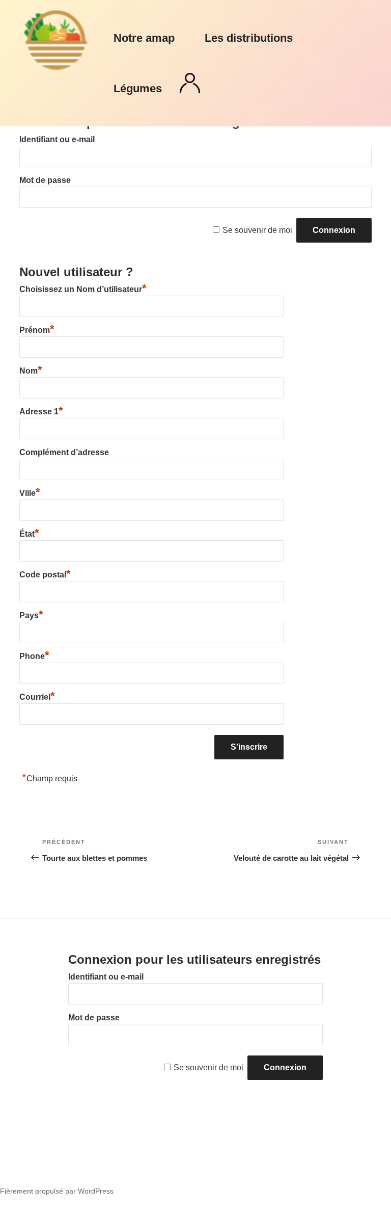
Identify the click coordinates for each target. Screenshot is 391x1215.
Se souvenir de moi (257, 230)
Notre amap (144, 38)
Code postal (45, 574)
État (29, 534)
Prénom (36, 330)
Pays (31, 615)
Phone (34, 656)
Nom (30, 370)
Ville (29, 493)
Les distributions (249, 38)
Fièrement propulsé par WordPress (57, 1191)
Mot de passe (45, 180)
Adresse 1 (41, 411)
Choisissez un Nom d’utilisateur (83, 289)
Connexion (190, 83)
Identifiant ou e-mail (57, 139)
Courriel (37, 697)
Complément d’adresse (64, 452)
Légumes (138, 88)
